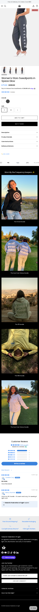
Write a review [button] (19, 464)
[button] (11, 450)
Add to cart (19, 118)
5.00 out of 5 (24, 445)
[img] (5, 475)
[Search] (6, 6)
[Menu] (2, 6)
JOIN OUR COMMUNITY (19, 581)
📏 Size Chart (5, 154)
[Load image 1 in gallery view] (19, 37)
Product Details (6, 137)
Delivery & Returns (7, 146)
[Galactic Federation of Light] (19, 6)
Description (5, 132)
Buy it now (19, 124)
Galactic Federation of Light (13, 606)
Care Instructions (7, 141)
